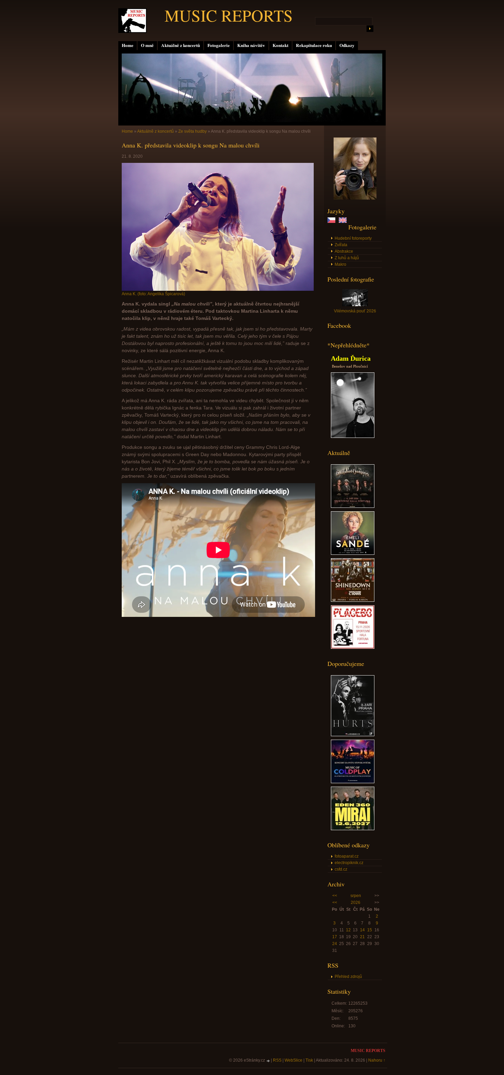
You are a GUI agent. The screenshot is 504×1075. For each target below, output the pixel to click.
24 (334, 943)
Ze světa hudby (192, 131)
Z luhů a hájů (347, 257)
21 (362, 936)
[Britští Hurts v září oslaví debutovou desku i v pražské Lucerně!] (352, 734)
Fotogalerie (218, 45)
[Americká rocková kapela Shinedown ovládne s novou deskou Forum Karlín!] (352, 600)
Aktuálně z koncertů (180, 45)
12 (348, 930)
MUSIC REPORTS (229, 15)
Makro (340, 264)
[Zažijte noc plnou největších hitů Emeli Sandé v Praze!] (352, 553)
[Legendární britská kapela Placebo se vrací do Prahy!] (352, 647)
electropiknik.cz (349, 862)
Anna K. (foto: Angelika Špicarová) (153, 293)
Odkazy (347, 45)
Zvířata (341, 244)
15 (369, 930)
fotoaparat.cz (347, 856)
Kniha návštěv (251, 45)
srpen (355, 895)
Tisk (309, 1060)
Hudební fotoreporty (353, 238)
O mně (147, 45)
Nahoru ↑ (376, 1060)
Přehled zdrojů (348, 976)
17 (334, 936)
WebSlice (293, 1060)
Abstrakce (344, 251)
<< (334, 895)
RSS (277, 1060)
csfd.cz (341, 869)
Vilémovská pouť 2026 (355, 311)
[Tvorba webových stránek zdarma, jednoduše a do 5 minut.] (268, 1060)
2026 (355, 902)
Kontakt (280, 45)
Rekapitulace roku (314, 45)
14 (362, 930)
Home (127, 45)
